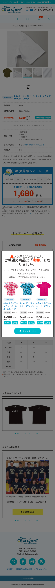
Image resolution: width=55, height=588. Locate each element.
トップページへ (28, 331)
